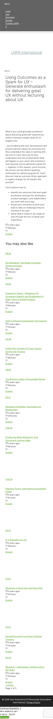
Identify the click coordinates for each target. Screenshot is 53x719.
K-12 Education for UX (15, 540)
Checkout (4, 717)
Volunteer (10, 17)
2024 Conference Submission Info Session (26, 321)
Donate (8, 20)
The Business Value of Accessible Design (25, 379)
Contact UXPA (12, 23)
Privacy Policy (33, 702)
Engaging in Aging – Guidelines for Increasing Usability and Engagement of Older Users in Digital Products (24, 296)
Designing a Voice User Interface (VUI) (23, 588)
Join (7, 14)
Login (8, 11)
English (9, 234)
